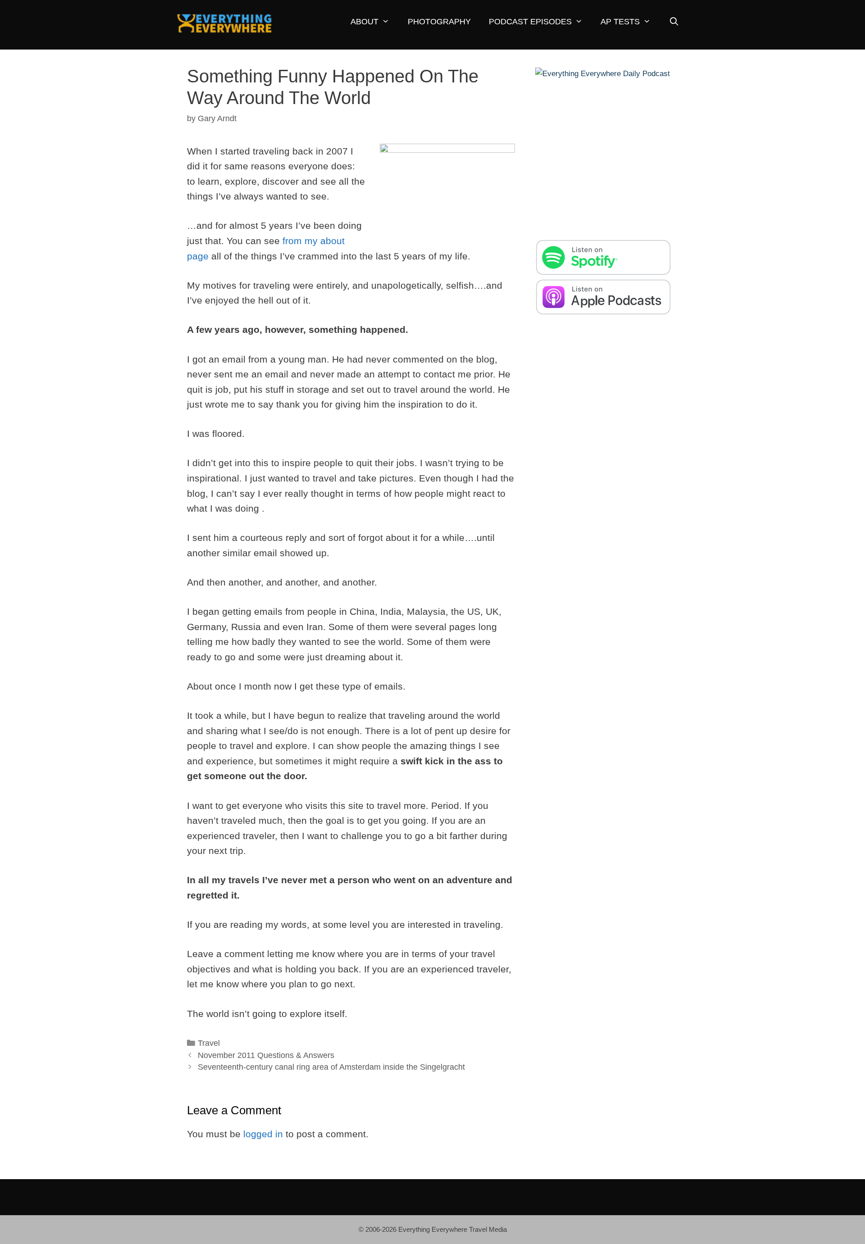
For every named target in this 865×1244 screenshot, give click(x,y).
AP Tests (620, 21)
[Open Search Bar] (674, 21)
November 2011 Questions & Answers (266, 1055)
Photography (439, 21)
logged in (263, 1134)
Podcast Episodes (530, 21)
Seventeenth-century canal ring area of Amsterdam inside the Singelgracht (331, 1066)
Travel (209, 1043)
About (364, 21)
